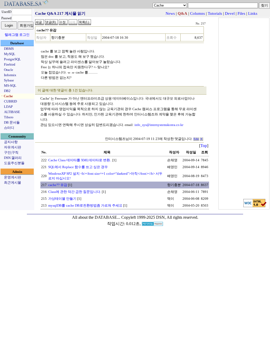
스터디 (9, 128)
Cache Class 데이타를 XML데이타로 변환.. (80, 160)
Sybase (9, 80)
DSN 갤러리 (13, 158)
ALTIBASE (12, 112)
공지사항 (11, 142)
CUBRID (10, 101)
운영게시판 (12, 177)
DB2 (7, 91)
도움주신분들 (14, 163)
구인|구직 (11, 152)
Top (203, 145)
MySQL (9, 54)
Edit (196, 139)
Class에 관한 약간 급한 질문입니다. (74, 192)
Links (252, 13)
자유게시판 (12, 147)
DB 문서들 (12, 122)
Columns (197, 13)
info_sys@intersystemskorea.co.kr (158, 125)
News (170, 13)
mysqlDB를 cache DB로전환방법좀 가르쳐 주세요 (85, 205)
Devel (230, 13)
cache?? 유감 (57, 185)
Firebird (9, 64)
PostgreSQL (12, 59)
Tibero (8, 117)
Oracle (8, 70)
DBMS (9, 49)
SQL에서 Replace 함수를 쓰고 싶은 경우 (78, 167)
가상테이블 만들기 (62, 199)
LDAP (8, 107)
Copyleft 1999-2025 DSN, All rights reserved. (159, 217)
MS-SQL (10, 85)
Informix (10, 75)
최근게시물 (12, 182)
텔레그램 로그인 (17, 35)
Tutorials (215, 13)
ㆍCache (6, 96)
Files (241, 13)
